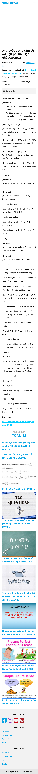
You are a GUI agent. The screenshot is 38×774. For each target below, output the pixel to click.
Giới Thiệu (5, 732)
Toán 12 (19, 434)
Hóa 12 (4, 743)
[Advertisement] (19, 29)
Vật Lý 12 (5, 739)
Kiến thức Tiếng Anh (9, 735)
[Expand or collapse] (34, 91)
